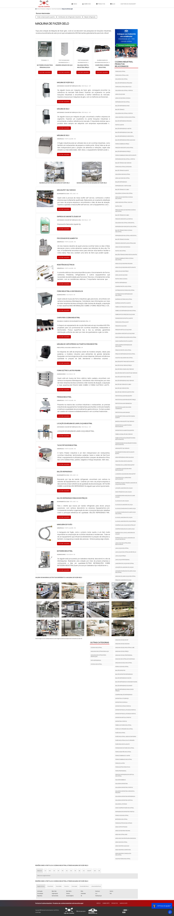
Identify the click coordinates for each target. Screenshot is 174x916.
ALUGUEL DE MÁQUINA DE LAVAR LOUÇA (125, 508)
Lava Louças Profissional (122, 559)
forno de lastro (120, 763)
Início (75, 4)
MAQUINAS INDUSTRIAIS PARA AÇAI (100, 651)
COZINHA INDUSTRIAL (96, 647)
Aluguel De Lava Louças (122, 501)
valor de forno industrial (122, 858)
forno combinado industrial (123, 759)
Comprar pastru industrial (123, 286)
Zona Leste (74, 886)
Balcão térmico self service (123, 163)
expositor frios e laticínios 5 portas (125, 713)
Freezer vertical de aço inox (123, 329)
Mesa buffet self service (122, 448)
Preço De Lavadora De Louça (123, 580)
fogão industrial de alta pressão (124, 740)
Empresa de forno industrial (123, 299)
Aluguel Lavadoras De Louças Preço (125, 521)
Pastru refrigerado (121, 282)
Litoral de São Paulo (96, 886)
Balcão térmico (119, 109)
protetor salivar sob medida (123, 403)
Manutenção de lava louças (123, 492)
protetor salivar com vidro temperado (123, 407)
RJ (45, 870)
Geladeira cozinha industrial (124, 193)
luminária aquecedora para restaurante (123, 469)
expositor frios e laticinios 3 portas (125, 710)
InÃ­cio (99, 903)
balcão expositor (120, 670)
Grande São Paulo (84, 886)
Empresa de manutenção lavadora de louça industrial (126, 483)
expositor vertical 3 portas (123, 717)
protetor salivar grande (122, 412)
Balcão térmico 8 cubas (122, 215)
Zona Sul (66, 886)
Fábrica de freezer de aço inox (124, 307)
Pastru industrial (120, 251)
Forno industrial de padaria (123, 166)
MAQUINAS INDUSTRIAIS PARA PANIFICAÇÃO (98, 655)
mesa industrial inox (121, 834)
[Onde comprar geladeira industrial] (48, 609)
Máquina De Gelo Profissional (123, 655)
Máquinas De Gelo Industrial (123, 663)
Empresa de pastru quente (123, 303)
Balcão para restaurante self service (126, 373)
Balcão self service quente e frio (124, 392)
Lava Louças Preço (120, 556)
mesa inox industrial (121, 842)
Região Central (40, 886)
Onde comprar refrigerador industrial (123, 345)
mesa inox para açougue (122, 846)
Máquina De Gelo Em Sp (121, 640)
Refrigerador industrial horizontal (126, 235)
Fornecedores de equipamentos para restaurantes (126, 443)
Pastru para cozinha (121, 279)
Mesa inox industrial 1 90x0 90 (123, 202)
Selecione (39, 870)
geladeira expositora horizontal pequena (124, 791)
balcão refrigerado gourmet (123, 685)
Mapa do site (123, 903)
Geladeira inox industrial (122, 174)
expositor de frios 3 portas (123, 706)
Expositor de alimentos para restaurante (123, 425)
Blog (113, 4)
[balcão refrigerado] (45, 487)
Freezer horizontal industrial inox (125, 243)
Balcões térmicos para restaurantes (126, 254)
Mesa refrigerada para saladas (124, 457)
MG (50, 870)
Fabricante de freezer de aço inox (125, 314)
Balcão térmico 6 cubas (122, 189)
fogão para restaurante (122, 744)
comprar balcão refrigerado (123, 694)
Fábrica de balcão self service (124, 434)
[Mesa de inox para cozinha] (98, 609)
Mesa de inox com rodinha (122, 247)
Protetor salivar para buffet (123, 396)
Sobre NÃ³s (106, 903)
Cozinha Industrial (96, 664)
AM (95, 870)
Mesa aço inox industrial (122, 178)
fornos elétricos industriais (123, 823)
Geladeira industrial (121, 79)
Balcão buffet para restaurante (124, 361)
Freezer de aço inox (121, 326)
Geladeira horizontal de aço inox (124, 333)
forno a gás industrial (122, 666)
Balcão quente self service (123, 377)
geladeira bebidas (120, 780)
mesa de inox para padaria (122, 830)
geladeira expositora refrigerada (125, 796)
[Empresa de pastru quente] (73, 609)
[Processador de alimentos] (45, 254)
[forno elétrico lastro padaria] (45, 386)
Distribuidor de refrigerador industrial (69, 17)
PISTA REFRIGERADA (96, 660)
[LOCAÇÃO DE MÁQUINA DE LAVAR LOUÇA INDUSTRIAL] (45, 439)
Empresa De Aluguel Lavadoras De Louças (125, 533)
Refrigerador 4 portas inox (123, 186)
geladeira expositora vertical (124, 800)
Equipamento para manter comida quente (125, 416)
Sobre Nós (87, 4)
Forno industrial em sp (122, 322)
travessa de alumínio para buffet (124, 465)
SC (67, 870)
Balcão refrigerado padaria (123, 121)
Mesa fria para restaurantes (123, 461)
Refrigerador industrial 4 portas (125, 159)
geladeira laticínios (121, 804)
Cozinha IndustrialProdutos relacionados (124, 64)
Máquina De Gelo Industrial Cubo (124, 647)
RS (71, 870)
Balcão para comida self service (124, 369)
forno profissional (120, 771)
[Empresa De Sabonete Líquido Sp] (45, 232)
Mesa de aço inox (120, 94)
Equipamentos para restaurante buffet (124, 452)
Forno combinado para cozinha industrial (124, 259)
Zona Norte (50, 886)
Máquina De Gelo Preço (122, 651)
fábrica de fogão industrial (123, 725)
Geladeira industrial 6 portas (124, 113)
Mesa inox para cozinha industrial (125, 117)
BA (79, 870)
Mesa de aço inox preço (122, 271)
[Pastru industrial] (98, 628)
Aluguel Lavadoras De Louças (123, 517)
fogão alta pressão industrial (124, 729)
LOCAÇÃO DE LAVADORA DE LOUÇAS (124, 567)
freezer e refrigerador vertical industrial (124, 775)
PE (75, 870)
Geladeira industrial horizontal (124, 223)
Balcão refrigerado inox (122, 105)
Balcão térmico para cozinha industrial (123, 230)
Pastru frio (118, 206)
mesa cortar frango (121, 827)
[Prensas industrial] (45, 413)
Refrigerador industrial (122, 102)
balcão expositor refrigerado (124, 674)
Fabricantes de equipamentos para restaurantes (125, 438)
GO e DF (89, 870)
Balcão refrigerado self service (124, 380)
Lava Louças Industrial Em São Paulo (125, 552)
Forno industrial (120, 71)
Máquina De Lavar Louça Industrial (125, 576)
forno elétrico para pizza (122, 767)
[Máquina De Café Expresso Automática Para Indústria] (45, 360)
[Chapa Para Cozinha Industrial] (45, 333)
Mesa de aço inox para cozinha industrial (124, 197)
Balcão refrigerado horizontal (124, 136)
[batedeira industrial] (45, 567)
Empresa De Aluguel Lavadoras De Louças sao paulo (125, 538)
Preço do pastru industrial (123, 350)
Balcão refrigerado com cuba (124, 132)
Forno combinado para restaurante (125, 155)
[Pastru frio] (123, 609)
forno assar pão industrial (123, 752)
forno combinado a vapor (122, 755)
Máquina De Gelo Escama (122, 644)
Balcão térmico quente (122, 170)
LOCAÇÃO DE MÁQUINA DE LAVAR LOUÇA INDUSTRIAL (125, 571)
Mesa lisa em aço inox (121, 275)
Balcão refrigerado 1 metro (123, 128)
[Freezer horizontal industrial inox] (73, 590)
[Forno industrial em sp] (123, 628)
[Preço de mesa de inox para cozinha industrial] (98, 590)
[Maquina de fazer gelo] (54, 172)
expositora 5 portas (121, 721)
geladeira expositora (121, 783)
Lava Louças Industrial (122, 548)
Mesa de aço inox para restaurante (125, 267)
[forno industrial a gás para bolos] (45, 307)
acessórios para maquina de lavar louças (125, 496)
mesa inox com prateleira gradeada (125, 838)
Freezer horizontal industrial (124, 147)
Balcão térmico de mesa (122, 239)
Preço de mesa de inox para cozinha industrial (125, 210)
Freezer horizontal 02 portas (124, 219)
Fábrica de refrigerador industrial (125, 310)
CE (83, 870)
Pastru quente (119, 125)
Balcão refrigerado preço (122, 151)
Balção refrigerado (90, 17)
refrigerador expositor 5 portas (124, 811)
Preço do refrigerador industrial (125, 354)
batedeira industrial (121, 819)
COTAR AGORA (45, 72)
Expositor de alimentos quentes (124, 430)
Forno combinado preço (122, 144)
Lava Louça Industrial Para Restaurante (123, 543)
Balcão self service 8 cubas (123, 384)
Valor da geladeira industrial (124, 357)
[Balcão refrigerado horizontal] (48, 628)
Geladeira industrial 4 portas (124, 90)
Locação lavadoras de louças (123, 488)
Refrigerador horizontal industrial (126, 226)
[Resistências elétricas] (45, 281)
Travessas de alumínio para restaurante (123, 478)
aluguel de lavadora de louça (124, 504)
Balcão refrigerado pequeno (123, 83)
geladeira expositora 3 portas (124, 787)
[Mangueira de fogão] (45, 540)
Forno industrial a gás (121, 75)
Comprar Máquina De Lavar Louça (125, 529)
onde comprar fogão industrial (124, 808)
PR (62, 870)
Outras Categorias (99, 642)
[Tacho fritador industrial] (45, 461)
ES (54, 870)
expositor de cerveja (121, 702)
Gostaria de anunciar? (128, 4)
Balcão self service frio (122, 388)
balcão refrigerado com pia (123, 678)
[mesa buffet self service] (45, 206)
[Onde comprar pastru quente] (123, 590)
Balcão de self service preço (123, 365)
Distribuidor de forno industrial (124, 290)
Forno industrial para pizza (123, 86)
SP (58, 870)
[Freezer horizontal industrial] (73, 628)
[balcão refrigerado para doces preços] (45, 514)
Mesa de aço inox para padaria (123, 263)
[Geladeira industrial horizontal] (48, 590)
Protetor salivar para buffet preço (125, 399)
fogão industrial (120, 732)
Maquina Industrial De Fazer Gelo (125, 659)
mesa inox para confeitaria (123, 850)
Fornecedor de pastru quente (124, 318)
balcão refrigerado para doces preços (124, 690)
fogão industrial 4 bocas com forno (125, 736)
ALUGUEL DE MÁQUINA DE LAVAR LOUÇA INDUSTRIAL (125, 512)
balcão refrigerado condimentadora (126, 682)
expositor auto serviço (122, 698)
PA (99, 870)
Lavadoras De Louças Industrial (124, 563)
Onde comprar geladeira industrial (125, 337)
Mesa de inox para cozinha (122, 98)
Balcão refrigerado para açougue (125, 140)
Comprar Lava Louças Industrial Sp (125, 525)
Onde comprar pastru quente (46, 17)
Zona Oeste (58, 886)
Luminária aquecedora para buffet (125, 474)
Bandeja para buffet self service (124, 421)
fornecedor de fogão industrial (124, 748)
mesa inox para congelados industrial (123, 854)
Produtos (101, 4)
